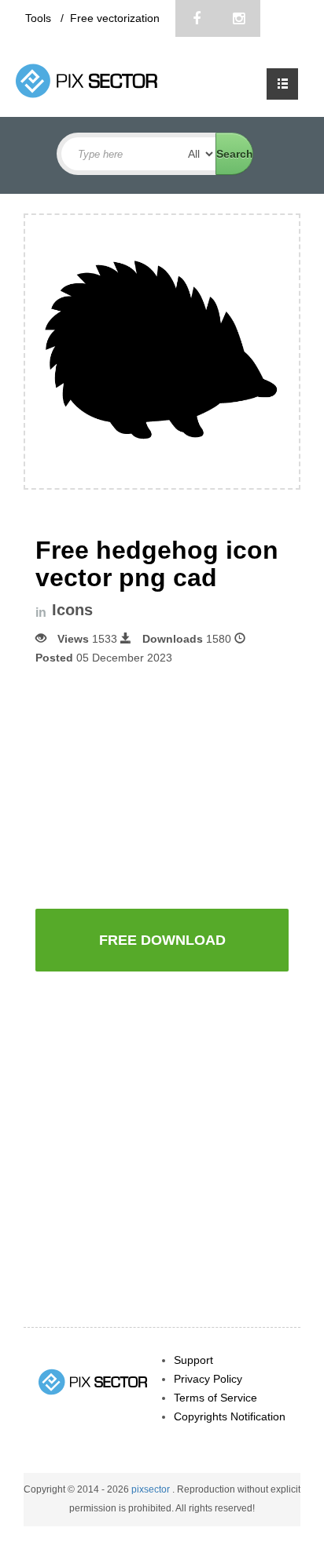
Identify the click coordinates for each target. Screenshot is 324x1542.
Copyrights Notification (229, 1416)
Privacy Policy (208, 1378)
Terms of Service (215, 1397)
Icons (72, 610)
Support (193, 1360)
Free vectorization (115, 18)
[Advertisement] (167, 785)
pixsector (151, 1489)
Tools (39, 18)
